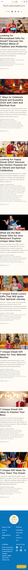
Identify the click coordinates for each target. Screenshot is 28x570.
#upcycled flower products (6, 201)
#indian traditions (4, 376)
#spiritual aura (12, 376)
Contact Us (19, 537)
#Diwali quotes (21, 188)
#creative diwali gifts (8, 488)
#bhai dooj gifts (6, 370)
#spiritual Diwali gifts (14, 198)
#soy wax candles (4, 198)
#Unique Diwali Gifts (5, 126)
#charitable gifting (16, 430)
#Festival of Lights (16, 122)
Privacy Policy (19, 530)
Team (3, 532)
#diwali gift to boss (4, 433)
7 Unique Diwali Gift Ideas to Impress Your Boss (12, 412)
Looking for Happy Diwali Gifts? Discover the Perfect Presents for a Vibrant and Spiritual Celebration (13, 165)
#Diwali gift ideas (16, 257)
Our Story (4, 530)
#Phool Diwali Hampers (15, 123)
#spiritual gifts (22, 259)
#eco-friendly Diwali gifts (19, 190)
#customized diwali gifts (9, 60)
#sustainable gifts (4, 260)
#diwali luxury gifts (7, 314)
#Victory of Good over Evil (16, 126)
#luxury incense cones (5, 195)
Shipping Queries (6, 535)
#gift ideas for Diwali (5, 192)
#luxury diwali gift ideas (15, 316)
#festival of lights (4, 491)
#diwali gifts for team (14, 489)
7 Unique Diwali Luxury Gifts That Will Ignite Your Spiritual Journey (13, 296)
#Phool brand (3, 197)
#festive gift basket (4, 434)
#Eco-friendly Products (5, 122)
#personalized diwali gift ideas (7, 61)
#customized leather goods (6, 431)
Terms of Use (19, 532)
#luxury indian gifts (4, 317)
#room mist (18, 197)
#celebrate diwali (15, 370)
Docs (17, 540)
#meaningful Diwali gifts (17, 195)
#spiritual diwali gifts (5, 318)
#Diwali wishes (3, 190)
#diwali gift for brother (14, 372)
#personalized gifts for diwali (7, 64)
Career (17, 535)
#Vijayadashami (4, 127)
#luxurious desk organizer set (17, 434)
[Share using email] (18, 11)
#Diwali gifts (22, 187)
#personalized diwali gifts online (7, 62)
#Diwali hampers (4, 188)
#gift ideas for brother (15, 374)
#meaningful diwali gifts (15, 317)
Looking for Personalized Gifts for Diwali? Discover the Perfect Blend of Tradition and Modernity (13, 41)
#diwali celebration (17, 488)
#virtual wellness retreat (15, 437)
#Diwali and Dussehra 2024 (9, 120)
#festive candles (20, 191)
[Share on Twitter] (15, 11)
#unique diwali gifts (19, 64)
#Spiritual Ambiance (5, 125)
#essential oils (3, 191)
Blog (3, 537)
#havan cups (13, 192)
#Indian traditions (4, 194)
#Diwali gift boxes (14, 187)
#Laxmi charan (12, 194)
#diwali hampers (16, 373)
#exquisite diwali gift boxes (19, 314)
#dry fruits (10, 190)
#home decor (20, 192)
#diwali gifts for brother (5, 373)
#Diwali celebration (4, 187)
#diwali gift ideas (18, 431)
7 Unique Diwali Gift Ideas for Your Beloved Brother (13, 355)
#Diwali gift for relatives (5, 257)
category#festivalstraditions (6, 65)
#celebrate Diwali (7, 256)
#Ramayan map (11, 197)
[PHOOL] (10, 2)
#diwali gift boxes (4, 372)
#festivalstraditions (19, 60)
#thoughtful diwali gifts (17, 435)
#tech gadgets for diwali (6, 435)
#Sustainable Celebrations (16, 125)
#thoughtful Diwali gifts (14, 260)
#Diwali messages (13, 188)
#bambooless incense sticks (9, 185)
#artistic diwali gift (7, 430)
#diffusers (19, 185)
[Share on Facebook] (12, 11)
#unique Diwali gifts (16, 199)
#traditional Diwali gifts (5, 199)
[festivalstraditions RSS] (20, 12)
